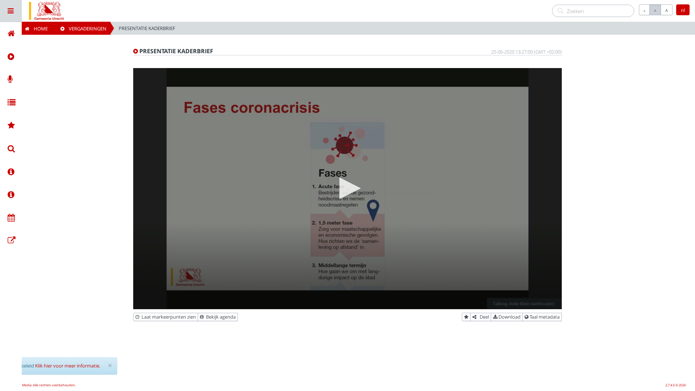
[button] (347, 188)
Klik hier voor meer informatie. (67, 365)
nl (683, 10)
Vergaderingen (85, 28)
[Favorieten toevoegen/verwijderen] (466, 317)
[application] (347, 188)
